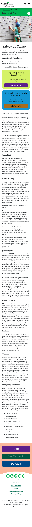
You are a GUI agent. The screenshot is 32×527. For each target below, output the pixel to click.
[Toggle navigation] (29, 4)
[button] (25, 4)
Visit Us (16, 483)
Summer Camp (6, 9)
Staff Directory (16, 485)
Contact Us (16, 480)
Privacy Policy (16, 494)
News (16, 488)
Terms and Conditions (16, 491)
